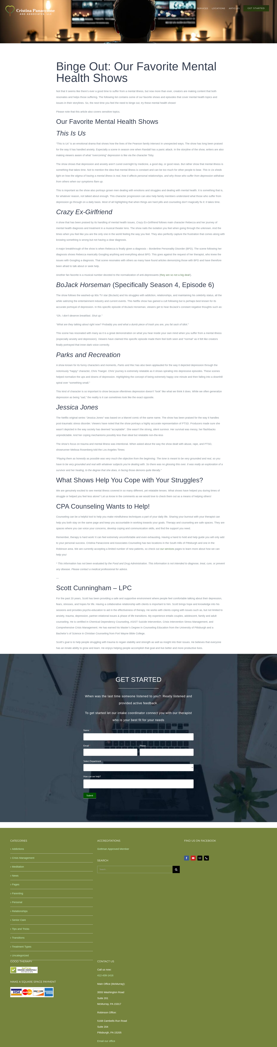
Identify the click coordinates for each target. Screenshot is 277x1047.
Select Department (92, 761)
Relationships (20, 911)
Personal (17, 902)
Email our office (106, 1041)
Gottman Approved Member (113, 849)
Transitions (18, 937)
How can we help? (92, 776)
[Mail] (199, 858)
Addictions (18, 849)
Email (86, 745)
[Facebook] (186, 858)
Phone (143, 745)
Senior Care (19, 920)
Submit (89, 795)
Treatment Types (21, 946)
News (15, 875)
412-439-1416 (105, 975)
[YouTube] (193, 858)
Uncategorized (20, 955)
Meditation (18, 866)
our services (167, 548)
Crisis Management (23, 857)
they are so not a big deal (174, 275)
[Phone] (206, 858)
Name (87, 730)
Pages (15, 884)
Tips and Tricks (20, 928)
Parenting (17, 893)
